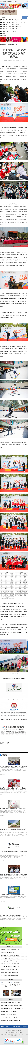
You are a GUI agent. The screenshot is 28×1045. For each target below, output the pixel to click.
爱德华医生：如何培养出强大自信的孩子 (10, 955)
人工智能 (11, 28)
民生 (13, 20)
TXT (21, 1026)
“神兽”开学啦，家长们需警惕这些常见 (9, 975)
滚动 (22, 20)
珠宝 (7, 31)
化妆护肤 (11, 31)
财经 (4, 24)
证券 (10, 22)
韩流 (19, 24)
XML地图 (13, 1026)
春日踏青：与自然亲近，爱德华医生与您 (10, 964)
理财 (22, 22)
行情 (16, 26)
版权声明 (25, 1026)
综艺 (7, 24)
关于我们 (26, 1)
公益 (25, 20)
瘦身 (16, 31)
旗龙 (8, 743)
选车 (7, 26)
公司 (19, 22)
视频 (16, 20)
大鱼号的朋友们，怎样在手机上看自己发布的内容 (12, 1008)
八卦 (16, 24)
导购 (10, 26)
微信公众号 (3, 35)
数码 (16, 28)
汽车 (4, 20)
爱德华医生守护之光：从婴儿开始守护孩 (10, 949)
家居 (4, 22)
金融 (7, 22)
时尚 (4, 28)
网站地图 (18, 1026)
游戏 (4, 26)
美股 (16, 22)
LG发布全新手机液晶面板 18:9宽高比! (9, 1017)
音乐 (10, 24)
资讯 (17, 44)
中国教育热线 (11, 44)
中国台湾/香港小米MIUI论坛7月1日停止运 (10, 1020)
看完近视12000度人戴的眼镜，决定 (9, 969)
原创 (19, 20)
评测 (13, 26)
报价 (19, 26)
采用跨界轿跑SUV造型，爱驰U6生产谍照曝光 (11, 1002)
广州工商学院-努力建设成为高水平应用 (10, 958)
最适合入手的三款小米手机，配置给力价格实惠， (12, 1005)
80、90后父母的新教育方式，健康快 (9, 961)
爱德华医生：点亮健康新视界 (7, 952)
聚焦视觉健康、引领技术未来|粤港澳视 (9, 972)
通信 (7, 28)
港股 (13, 22)
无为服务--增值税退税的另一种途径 (9, 1011)
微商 (4, 31)
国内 (7, 20)
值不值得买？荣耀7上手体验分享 (8, 1014)
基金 (25, 22)
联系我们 (8, 1026)
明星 (13, 24)
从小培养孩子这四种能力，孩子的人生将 (10, 966)
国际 (10, 20)
